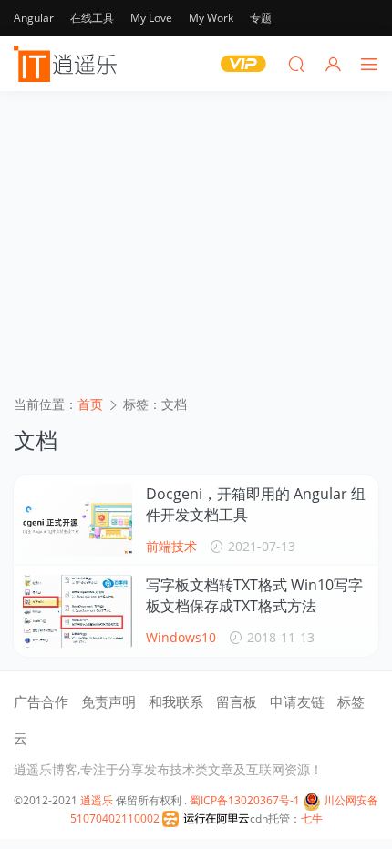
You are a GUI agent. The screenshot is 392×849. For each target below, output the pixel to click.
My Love (151, 18)
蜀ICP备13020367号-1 (245, 800)
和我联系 (176, 701)
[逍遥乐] (68, 63)
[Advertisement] (196, 249)
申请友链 (297, 701)
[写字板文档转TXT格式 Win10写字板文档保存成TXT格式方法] (77, 611)
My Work (211, 18)
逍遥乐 (96, 800)
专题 (261, 18)
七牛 (312, 818)
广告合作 (41, 701)
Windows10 (181, 637)
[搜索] (296, 64)
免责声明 (108, 701)
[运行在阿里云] (206, 818)
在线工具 (92, 18)
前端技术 (171, 546)
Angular (34, 18)
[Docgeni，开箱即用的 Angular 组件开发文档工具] (77, 520)
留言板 (236, 701)
